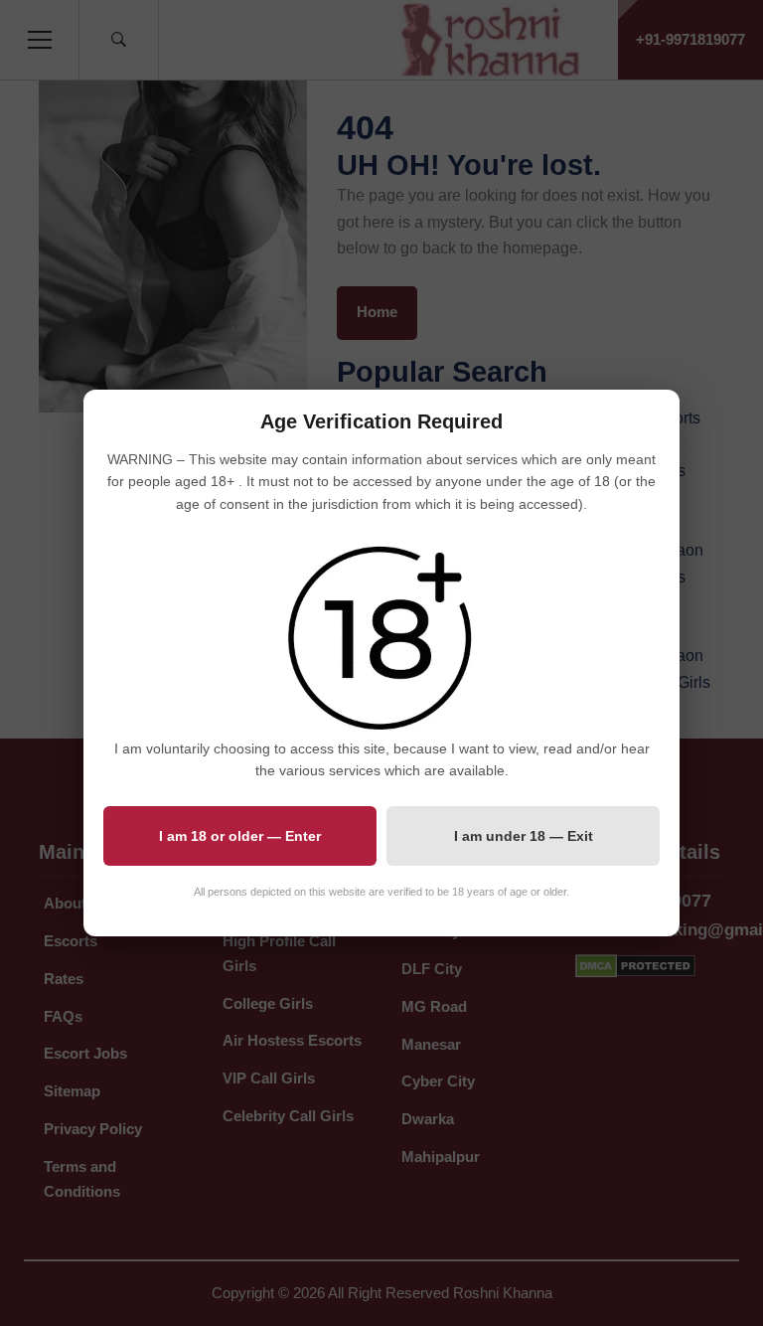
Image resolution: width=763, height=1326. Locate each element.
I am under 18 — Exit (523, 836)
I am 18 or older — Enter (240, 836)
